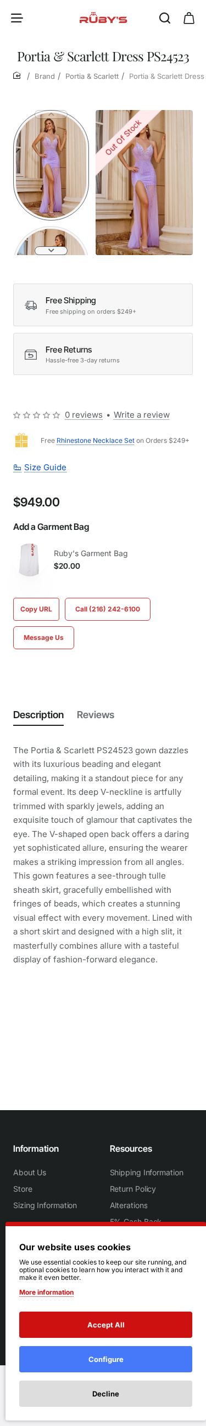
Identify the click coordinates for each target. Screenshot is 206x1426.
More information (46, 1292)
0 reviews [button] (84, 414)
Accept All (106, 1324)
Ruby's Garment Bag (91, 553)
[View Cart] (189, 17)
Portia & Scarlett (92, 76)
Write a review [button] (142, 414)
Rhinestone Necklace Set (96, 440)
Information (36, 1148)
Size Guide (45, 467)
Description (38, 714)
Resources (131, 1148)
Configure (106, 1359)
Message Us (44, 637)
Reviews (95, 714)
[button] (51, 114)
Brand (45, 76)
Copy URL (36, 609)
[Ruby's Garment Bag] (29, 560)
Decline (105, 1393)
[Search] (164, 17)
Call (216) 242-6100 (107, 609)
